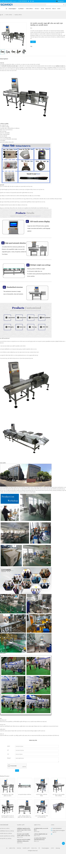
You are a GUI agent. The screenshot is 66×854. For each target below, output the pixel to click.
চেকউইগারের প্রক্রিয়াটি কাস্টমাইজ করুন (40, 834)
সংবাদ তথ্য (36, 8)
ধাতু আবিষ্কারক (20, 8)
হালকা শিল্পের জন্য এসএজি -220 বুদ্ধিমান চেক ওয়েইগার (7, 795)
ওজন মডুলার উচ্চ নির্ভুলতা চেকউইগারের (24, 794)
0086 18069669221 (23, 1)
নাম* (8, 750)
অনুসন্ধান (33, 41)
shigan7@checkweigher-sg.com (9, 1)
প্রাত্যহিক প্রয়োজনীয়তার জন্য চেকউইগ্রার (7, 836)
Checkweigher (12, 8)
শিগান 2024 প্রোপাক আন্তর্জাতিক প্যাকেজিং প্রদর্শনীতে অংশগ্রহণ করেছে (23, 834)
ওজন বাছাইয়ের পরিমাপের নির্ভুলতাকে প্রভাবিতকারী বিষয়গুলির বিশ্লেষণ (40, 838)
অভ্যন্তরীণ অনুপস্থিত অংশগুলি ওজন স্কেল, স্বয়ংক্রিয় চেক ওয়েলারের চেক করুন (7, 816)
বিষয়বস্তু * (9, 758)
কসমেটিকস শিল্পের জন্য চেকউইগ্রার (6, 833)
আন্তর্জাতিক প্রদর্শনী (26, 848)
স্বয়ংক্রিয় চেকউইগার (18, 15)
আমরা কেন (54, 8)
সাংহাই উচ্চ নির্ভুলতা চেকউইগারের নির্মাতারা (41, 795)
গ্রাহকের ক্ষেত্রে (34, 848)
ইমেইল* (8, 746)
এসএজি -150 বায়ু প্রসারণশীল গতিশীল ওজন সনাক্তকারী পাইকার (41, 816)
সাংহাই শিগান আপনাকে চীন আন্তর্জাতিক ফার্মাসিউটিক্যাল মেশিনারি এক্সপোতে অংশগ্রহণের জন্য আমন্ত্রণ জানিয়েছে (23, 841)
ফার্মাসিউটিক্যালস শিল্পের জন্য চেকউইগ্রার (7, 831)
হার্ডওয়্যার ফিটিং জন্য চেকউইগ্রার (5, 838)
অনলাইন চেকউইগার (29, 8)
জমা (17, 770)
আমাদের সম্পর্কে (48, 8)
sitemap (58, 848)
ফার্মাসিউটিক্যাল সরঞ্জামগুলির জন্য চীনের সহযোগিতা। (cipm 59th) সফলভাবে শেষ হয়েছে (24, 830)
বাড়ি (6, 8)
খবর (6, 848)
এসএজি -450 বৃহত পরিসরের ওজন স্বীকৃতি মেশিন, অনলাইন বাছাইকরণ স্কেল (24, 816)
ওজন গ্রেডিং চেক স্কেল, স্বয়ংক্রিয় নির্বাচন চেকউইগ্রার (58, 795)
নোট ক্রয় (42, 8)
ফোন (8, 754)
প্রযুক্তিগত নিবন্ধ (12, 848)
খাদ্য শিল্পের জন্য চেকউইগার (4, 828)
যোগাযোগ (58, 8)
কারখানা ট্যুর (19, 848)
